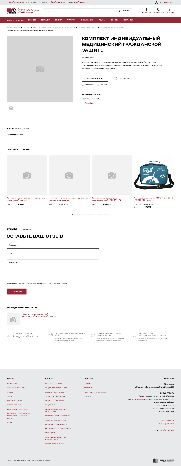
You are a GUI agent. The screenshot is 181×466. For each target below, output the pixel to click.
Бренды (32, 20)
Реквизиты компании (16, 388)
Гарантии (71, 20)
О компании (87, 20)
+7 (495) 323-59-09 (15, 2)
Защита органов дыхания (56, 388)
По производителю (53, 383)
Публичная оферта (14, 405)
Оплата (58, 20)
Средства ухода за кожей (56, 424)
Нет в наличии (95, 78)
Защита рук (50, 405)
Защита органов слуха (54, 400)
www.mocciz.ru (140, 399)
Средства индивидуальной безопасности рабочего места (54, 27)
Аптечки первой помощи (87, 27)
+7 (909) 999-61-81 (57, 2)
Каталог (26, 27)
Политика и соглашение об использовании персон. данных (18, 416)
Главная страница (13, 27)
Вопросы (27, 229)
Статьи (9, 422)
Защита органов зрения (55, 396)
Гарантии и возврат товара (95, 392)
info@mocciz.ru (81, 2)
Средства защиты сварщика (57, 420)
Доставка (45, 20)
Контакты (128, 20)
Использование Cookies (17, 409)
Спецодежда (50, 433)
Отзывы (101, 20)
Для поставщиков (14, 400)
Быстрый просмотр (26, 175)
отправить (16, 291)
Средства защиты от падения (57, 416)
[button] (72, 214)
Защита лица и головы (54, 392)
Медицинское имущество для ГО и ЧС (114, 27)
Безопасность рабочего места (58, 428)
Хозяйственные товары (55, 443)
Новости (114, 20)
